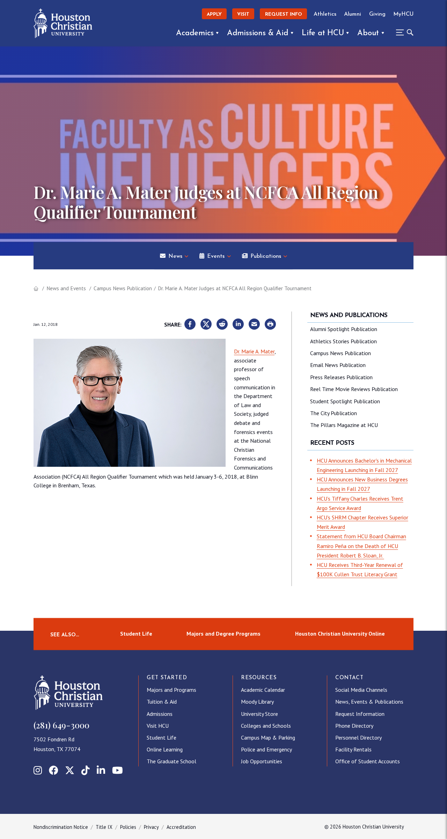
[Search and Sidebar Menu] (402, 32)
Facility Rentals (353, 749)
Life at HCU (323, 33)
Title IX (104, 827)
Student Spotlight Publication (345, 401)
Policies (128, 827)
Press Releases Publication (341, 377)
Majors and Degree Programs (223, 633)
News (175, 256)
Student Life (136, 633)
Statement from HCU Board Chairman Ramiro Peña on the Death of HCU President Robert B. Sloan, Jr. (361, 546)
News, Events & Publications (369, 701)
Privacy (151, 827)
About (368, 33)
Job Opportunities (261, 761)
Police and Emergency (266, 749)
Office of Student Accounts (367, 761)
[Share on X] (206, 324)
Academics (194, 33)
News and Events (66, 288)
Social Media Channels (361, 689)
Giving (377, 14)
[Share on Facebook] (190, 324)
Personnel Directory (358, 737)
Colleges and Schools (266, 725)
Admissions (160, 713)
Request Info (283, 14)
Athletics (325, 14)
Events (216, 256)
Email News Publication (338, 364)
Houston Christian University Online (340, 633)
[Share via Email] (254, 324)
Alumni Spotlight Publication (343, 328)
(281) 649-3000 (61, 725)
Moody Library (257, 701)
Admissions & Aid (257, 33)
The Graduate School (171, 761)
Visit (243, 14)
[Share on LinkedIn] (238, 324)
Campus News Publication (123, 288)
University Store (259, 713)
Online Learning (165, 749)
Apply (214, 14)
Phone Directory (354, 725)
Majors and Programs (171, 689)
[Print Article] (270, 324)
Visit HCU (158, 725)
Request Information (359, 713)
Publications (265, 256)
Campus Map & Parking (268, 737)
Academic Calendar (263, 689)
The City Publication (333, 413)
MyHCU (403, 14)
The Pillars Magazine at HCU (344, 424)
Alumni (352, 14)
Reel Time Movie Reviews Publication (354, 388)
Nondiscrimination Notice (61, 827)
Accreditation (181, 827)
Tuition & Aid (162, 701)
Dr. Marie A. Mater (254, 351)
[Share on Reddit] (222, 324)
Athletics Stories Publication (343, 341)
